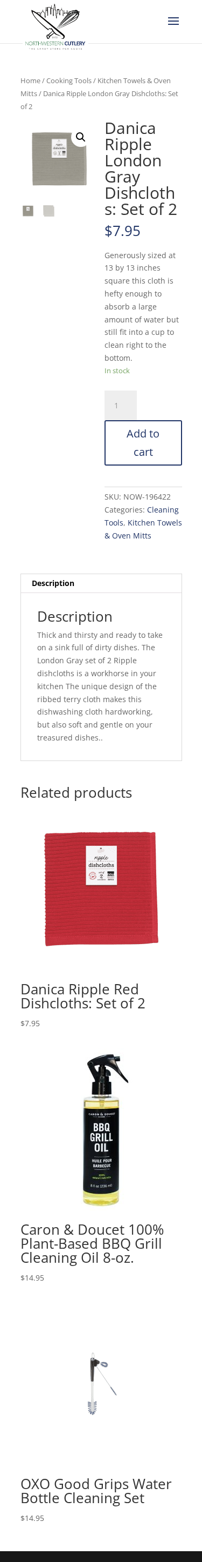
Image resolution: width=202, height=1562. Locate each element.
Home (30, 80)
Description (53, 583)
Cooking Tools (69, 80)
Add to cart (143, 442)
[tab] (101, 583)
